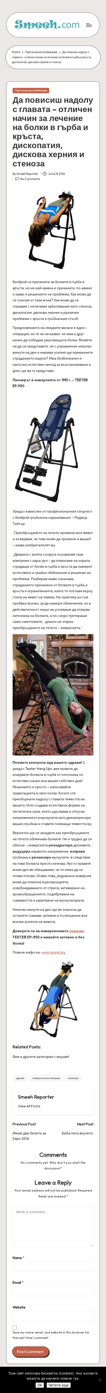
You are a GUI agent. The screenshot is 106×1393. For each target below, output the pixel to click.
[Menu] (88, 24)
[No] (99, 1379)
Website (19, 1307)
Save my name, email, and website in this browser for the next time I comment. (51, 1335)
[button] (29, 1106)
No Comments (30, 179)
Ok (40, 1385)
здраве (20, 1078)
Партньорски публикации (31, 90)
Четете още (59, 1385)
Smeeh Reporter (36, 1097)
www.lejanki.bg (53, 952)
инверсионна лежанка (46, 1078)
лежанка (76, 931)
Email (18, 1282)
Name (18, 1257)
